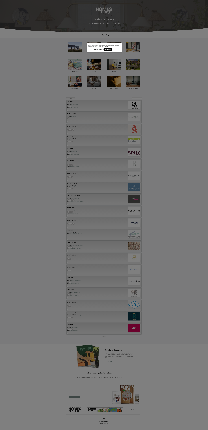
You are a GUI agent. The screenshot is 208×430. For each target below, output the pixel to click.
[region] (104, 47)
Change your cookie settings (99, 49)
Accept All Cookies (108, 49)
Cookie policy (106, 46)
